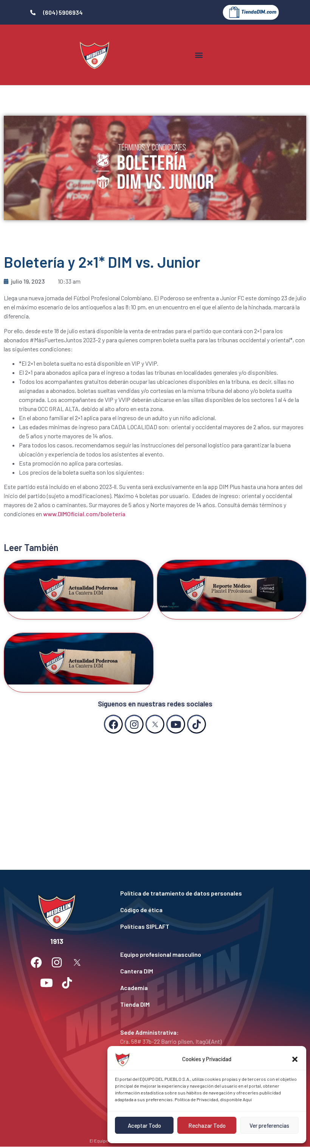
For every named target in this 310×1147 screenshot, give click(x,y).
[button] (295, 1059)
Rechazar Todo (207, 1125)
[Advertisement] (155, 794)
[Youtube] (175, 724)
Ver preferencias (269, 1125)
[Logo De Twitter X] (155, 724)
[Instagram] (134, 724)
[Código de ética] (201, 910)
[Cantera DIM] (201, 971)
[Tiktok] (196, 724)
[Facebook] (113, 724)
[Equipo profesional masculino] (201, 954)
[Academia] (201, 987)
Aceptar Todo (144, 1125)
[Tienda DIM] (201, 1004)
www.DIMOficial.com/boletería (84, 513)
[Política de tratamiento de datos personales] (201, 893)
